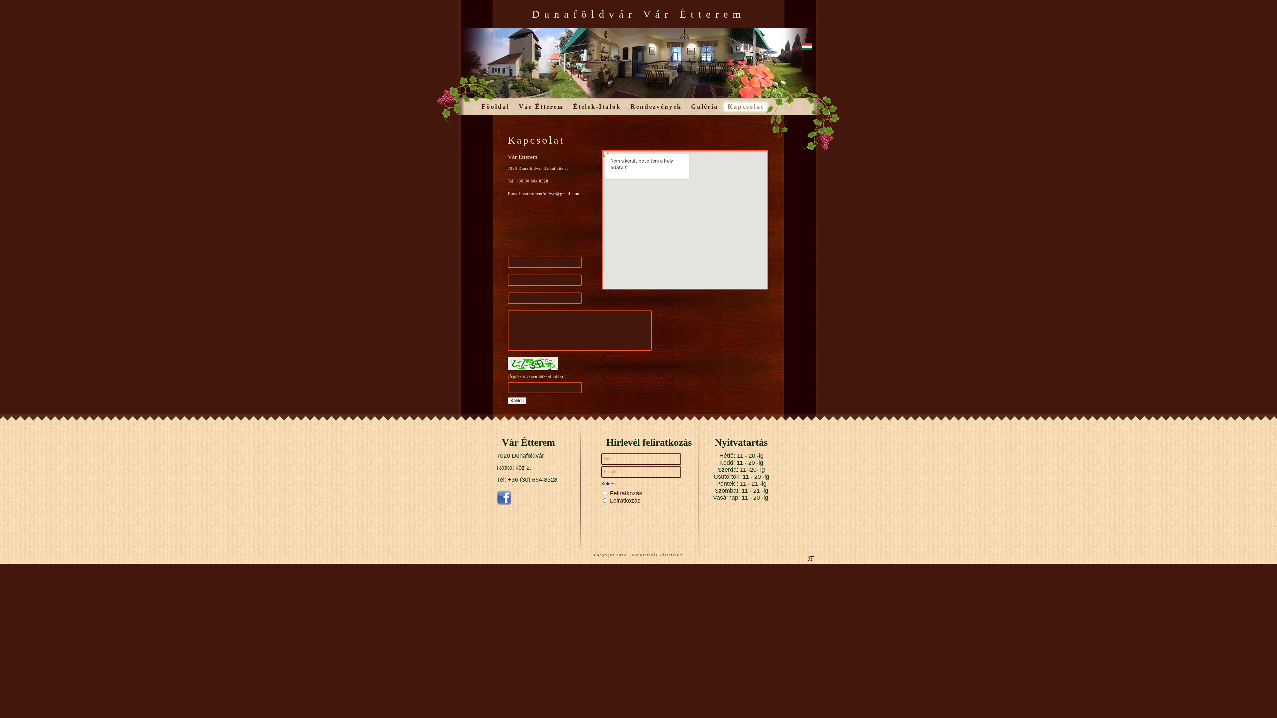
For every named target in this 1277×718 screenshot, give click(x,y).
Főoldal (495, 106)
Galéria (704, 106)
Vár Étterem (541, 106)
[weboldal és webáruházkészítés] (810, 560)
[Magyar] (807, 47)
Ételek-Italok (597, 106)
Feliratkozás (626, 493)
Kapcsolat (746, 106)
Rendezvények (656, 106)
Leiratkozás (625, 500)
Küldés (608, 483)
